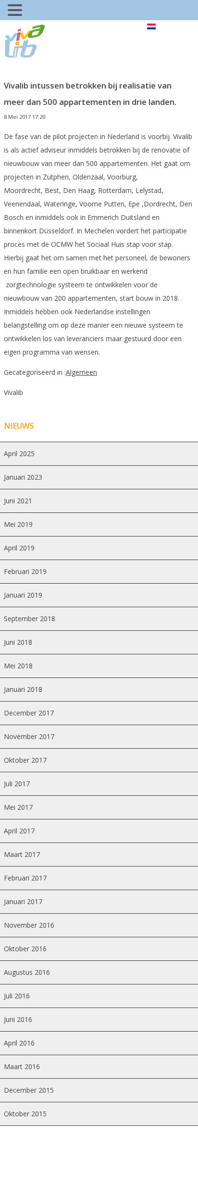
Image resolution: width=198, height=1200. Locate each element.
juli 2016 (17, 995)
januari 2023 (23, 477)
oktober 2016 (25, 948)
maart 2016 (22, 1066)
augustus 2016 (27, 972)
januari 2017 (23, 901)
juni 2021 (18, 500)
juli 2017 (17, 783)
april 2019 (19, 547)
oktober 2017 (25, 760)
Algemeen (81, 372)
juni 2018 (18, 642)
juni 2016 (18, 1019)
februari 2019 (25, 571)
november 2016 (29, 925)
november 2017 (29, 736)
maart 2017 (22, 854)
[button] (16, 11)
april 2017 (19, 830)
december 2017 (29, 712)
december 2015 (29, 1090)
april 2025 (19, 453)
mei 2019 (18, 524)
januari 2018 (23, 689)
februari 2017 (25, 877)
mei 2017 (18, 807)
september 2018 (29, 618)
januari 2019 (23, 595)
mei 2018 (18, 665)
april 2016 (19, 1042)
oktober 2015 (25, 1113)
